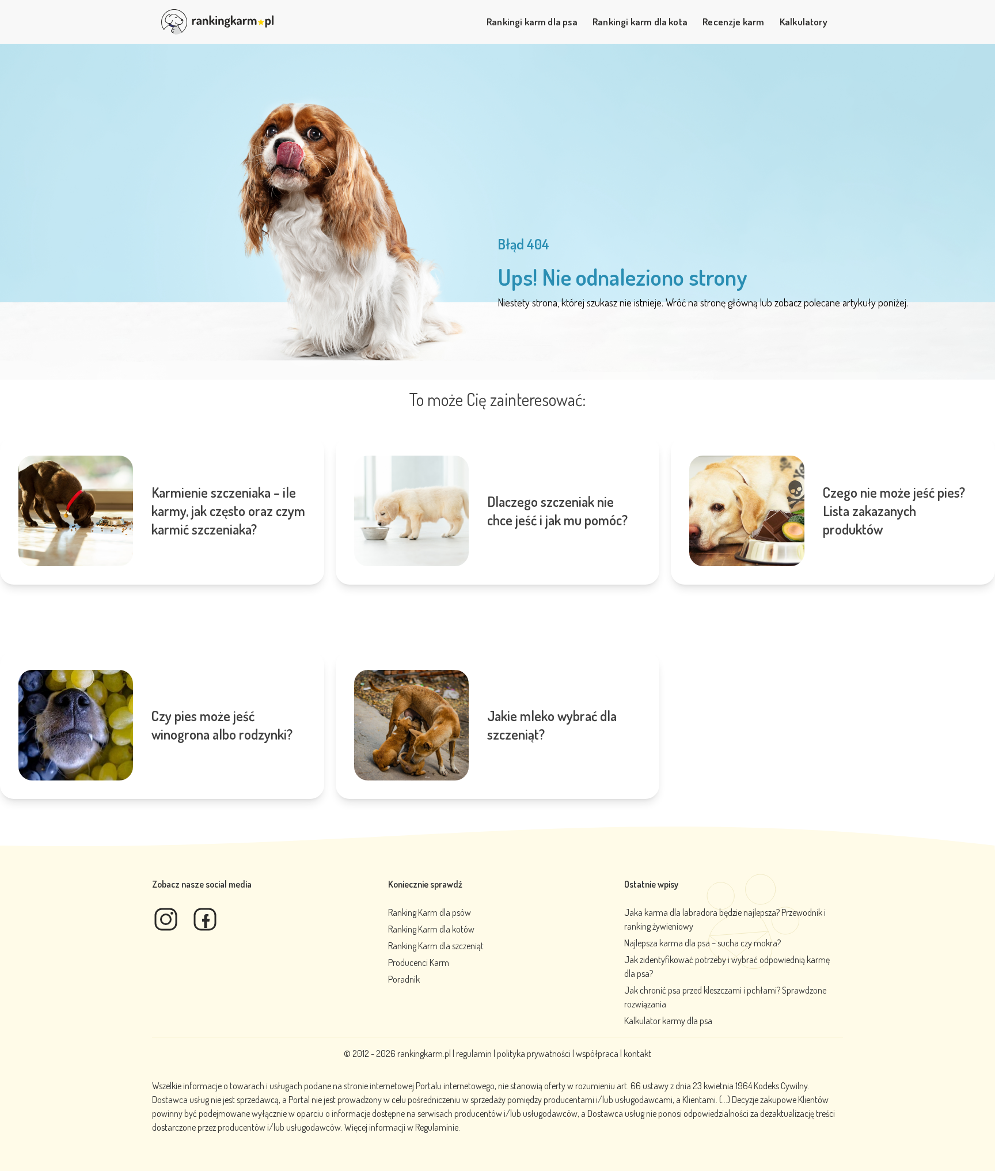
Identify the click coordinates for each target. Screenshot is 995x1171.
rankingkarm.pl (424, 1053)
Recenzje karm (733, 21)
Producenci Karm (418, 962)
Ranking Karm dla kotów (431, 929)
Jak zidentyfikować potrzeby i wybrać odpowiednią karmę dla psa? (727, 966)
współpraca (597, 1053)
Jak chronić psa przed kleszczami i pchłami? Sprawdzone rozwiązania (725, 997)
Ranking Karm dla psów (429, 912)
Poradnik (404, 979)
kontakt (637, 1053)
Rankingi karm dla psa (532, 21)
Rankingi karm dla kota (640, 21)
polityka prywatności (534, 1053)
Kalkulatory (803, 21)
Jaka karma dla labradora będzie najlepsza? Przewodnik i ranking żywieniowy (725, 919)
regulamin (474, 1053)
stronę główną (729, 302)
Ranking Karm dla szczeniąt (436, 946)
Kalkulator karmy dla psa (668, 1020)
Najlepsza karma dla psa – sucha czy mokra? (702, 943)
